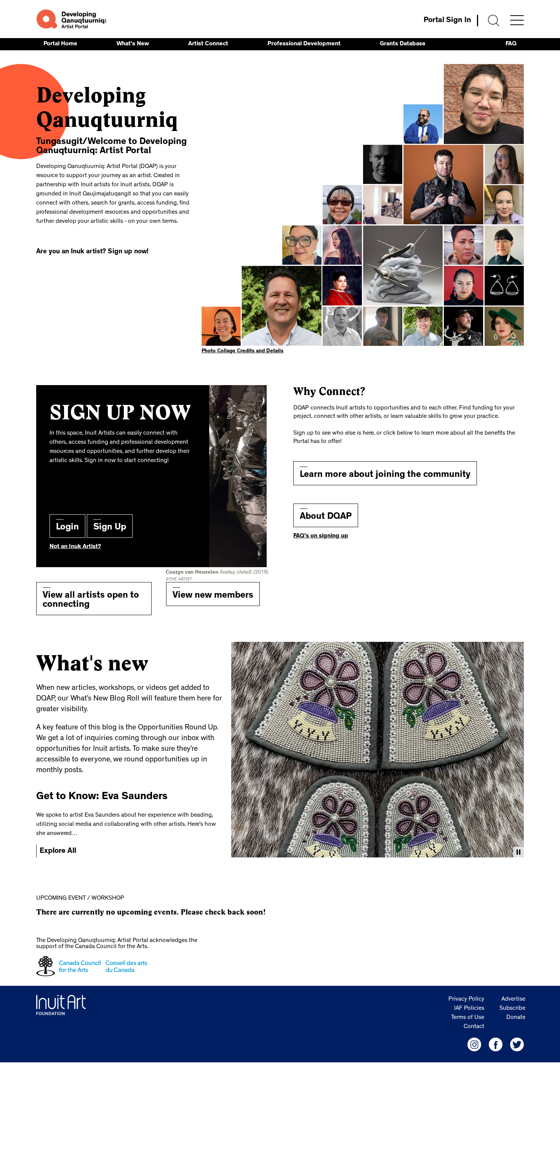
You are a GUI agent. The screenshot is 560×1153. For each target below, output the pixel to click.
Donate (515, 1018)
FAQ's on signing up (320, 536)
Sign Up (109, 528)
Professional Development (304, 44)
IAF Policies (469, 1009)
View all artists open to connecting (91, 601)
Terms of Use (467, 1018)
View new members (213, 596)
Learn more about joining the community (385, 475)
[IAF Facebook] (495, 1044)
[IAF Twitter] (517, 1044)
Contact (474, 1027)
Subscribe (512, 1009)
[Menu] (517, 20)
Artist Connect (208, 44)
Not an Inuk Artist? (75, 547)
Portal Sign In (447, 20)
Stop (518, 852)
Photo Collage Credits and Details (242, 351)
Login (67, 528)
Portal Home (60, 44)
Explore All (58, 851)
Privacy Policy (466, 999)
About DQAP (326, 517)
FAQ (511, 44)
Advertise (513, 999)
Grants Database (403, 44)
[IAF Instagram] (474, 1044)
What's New (133, 44)
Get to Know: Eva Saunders (102, 797)
